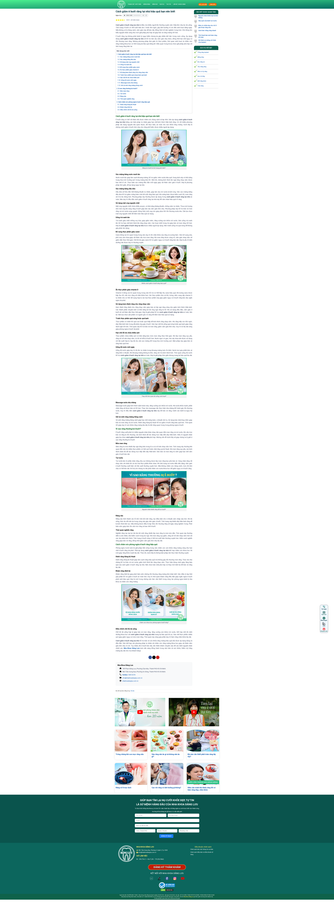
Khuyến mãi (324, 631)
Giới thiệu (138, 4)
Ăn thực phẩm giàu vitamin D (128, 70)
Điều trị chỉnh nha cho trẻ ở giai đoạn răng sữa (207, 26)
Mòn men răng (123, 91)
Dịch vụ (162, 4)
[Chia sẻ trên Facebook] (150, 657)
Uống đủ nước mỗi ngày (127, 80)
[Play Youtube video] (140, 712)
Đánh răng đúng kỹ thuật (127, 104)
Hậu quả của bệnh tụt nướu (207, 21)
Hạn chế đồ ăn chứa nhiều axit (128, 77)
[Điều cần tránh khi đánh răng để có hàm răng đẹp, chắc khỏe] (203, 774)
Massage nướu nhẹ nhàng (127, 83)
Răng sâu (122, 96)
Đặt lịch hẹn (203, 4)
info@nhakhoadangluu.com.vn (132, 678)
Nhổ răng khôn (201, 81)
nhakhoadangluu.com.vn (130, 681)
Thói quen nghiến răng (126, 99)
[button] (197, 4)
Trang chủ (131, 4)
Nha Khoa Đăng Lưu (132, 648)
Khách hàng (181, 4)
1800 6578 (128, 675)
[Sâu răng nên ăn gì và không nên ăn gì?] (167, 741)
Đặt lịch (324, 614)
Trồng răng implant (203, 52)
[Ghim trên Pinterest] (158, 657)
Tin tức (168, 4)
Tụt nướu (122, 93)
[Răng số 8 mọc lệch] (131, 774)
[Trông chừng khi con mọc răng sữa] (131, 741)
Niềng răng (146, 4)
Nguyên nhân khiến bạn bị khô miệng (208, 16)
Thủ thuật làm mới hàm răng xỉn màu (207, 36)
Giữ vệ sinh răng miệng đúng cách (130, 85)
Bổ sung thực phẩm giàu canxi (129, 67)
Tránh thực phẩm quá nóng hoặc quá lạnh (132, 75)
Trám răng (200, 86)
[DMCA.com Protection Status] (167, 890)
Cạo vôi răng (201, 76)
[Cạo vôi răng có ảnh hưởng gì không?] (167, 774)
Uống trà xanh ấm (125, 64)
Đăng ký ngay (166, 836)
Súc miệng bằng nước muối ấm (129, 57)
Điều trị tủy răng (202, 71)
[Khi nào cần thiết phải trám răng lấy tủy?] (203, 741)
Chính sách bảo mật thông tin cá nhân (201, 849)
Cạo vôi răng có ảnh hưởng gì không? (166, 788)
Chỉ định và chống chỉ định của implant (207, 41)
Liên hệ (175, 4)
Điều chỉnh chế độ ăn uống (127, 110)
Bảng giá (155, 4)
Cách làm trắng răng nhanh (207, 30)
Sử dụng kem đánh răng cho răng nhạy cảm (133, 72)
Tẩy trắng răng (201, 67)
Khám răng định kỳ (125, 107)
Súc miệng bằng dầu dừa (127, 59)
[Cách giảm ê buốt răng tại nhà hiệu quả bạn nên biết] (121, 4)
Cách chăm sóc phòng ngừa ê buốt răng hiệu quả (133, 102)
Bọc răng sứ (201, 62)
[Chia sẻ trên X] (154, 657)
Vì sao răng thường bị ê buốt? (127, 88)
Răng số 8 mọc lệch (123, 788)
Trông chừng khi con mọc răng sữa (130, 754)
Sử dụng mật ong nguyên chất (129, 62)
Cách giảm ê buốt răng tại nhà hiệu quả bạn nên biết (134, 54)
